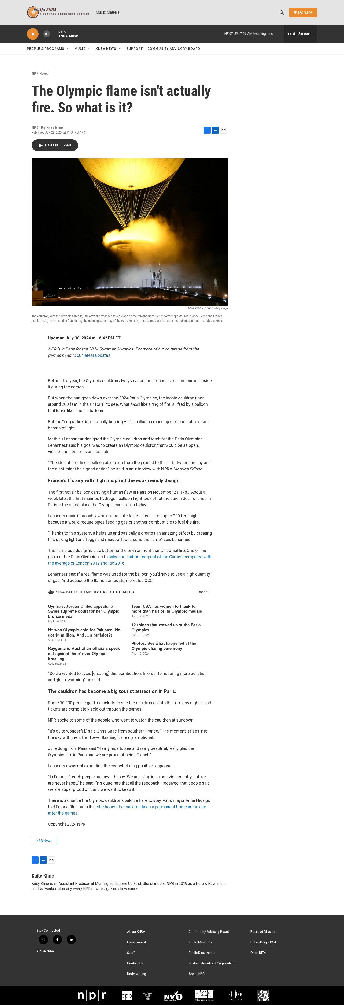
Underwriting (136, 974)
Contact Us (135, 963)
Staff (131, 953)
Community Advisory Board (173, 49)
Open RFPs (258, 953)
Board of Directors (263, 932)
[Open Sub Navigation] (68, 49)
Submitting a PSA (263, 942)
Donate (305, 12)
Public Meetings (200, 942)
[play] (33, 34)
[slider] (54, 33)
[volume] (47, 34)
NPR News (40, 73)
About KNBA (136, 932)
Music (80, 49)
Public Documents (202, 953)
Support (134, 49)
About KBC (197, 974)
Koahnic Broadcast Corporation (211, 963)
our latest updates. (94, 355)
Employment (136, 942)
